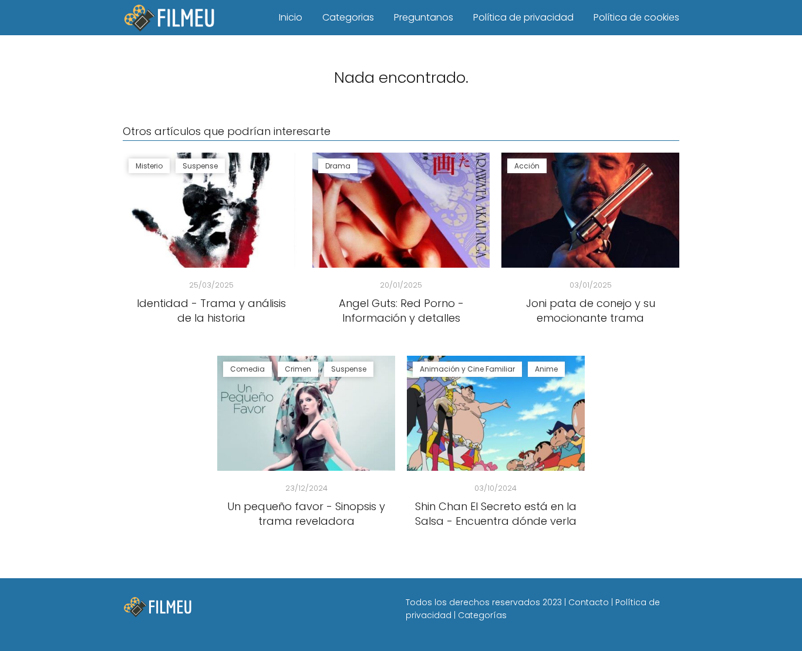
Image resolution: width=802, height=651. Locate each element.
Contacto (588, 602)
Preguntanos (423, 17)
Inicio (290, 17)
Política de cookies (636, 17)
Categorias (348, 17)
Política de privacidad (523, 17)
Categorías (482, 615)
